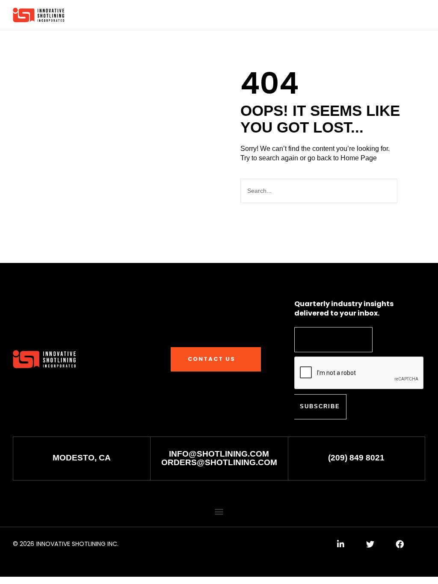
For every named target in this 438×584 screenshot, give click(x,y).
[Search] (410, 191)
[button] (387, 15)
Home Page (358, 158)
